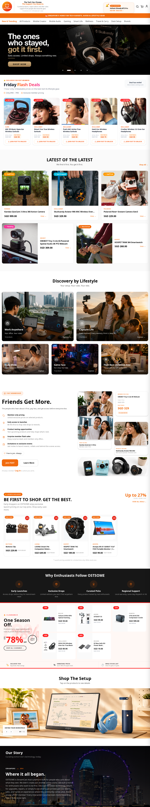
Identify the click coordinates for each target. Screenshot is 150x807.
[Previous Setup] (7, 732)
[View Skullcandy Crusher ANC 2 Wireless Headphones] (109, 719)
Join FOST (10, 463)
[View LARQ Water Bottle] (127, 715)
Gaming (67, 21)
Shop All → (143, 165)
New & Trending (9, 21)
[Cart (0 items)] (142, 6)
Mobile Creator (39, 21)
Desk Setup (116, 21)
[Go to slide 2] (68, 70)
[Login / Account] (146, 6)
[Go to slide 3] (75, 70)
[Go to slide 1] (62, 70)
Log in (18, 470)
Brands (127, 21)
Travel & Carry (102, 21)
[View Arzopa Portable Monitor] (66, 705)
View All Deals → (139, 502)
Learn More (29, 463)
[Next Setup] (11, 732)
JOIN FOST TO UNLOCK (18, 142)
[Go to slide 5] (87, 70)
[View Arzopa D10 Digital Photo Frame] (22, 717)
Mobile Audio (55, 21)
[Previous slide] (4, 49)
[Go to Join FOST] (75, 50)
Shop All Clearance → (15, 648)
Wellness (89, 21)
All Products (25, 21)
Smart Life (78, 21)
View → (43, 216)
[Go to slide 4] (81, 70)
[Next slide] (145, 49)
